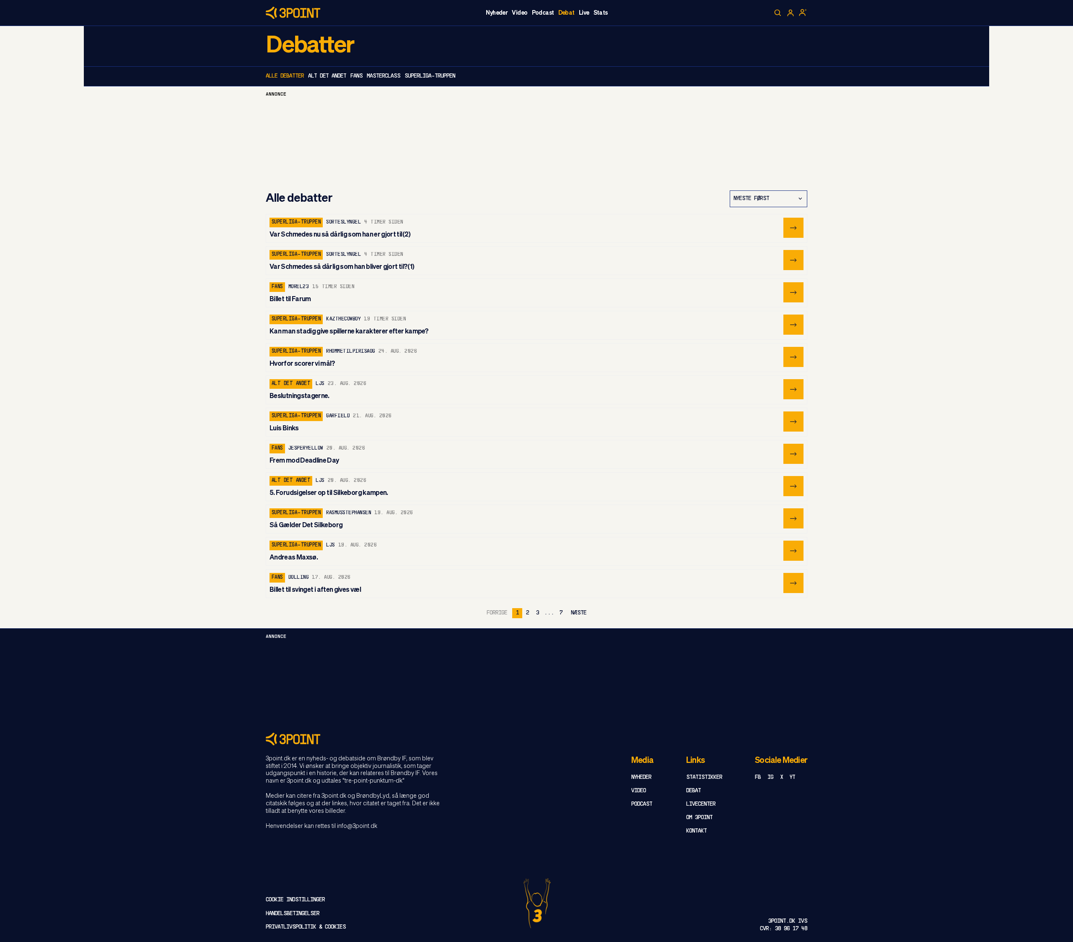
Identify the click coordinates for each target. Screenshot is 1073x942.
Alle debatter (285, 76)
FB (758, 777)
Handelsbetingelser (292, 913)
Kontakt (696, 831)
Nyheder (497, 13)
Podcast (543, 13)
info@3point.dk (357, 826)
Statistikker (704, 777)
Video (519, 13)
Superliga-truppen (429, 76)
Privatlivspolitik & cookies (306, 927)
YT (792, 777)
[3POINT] (536, 739)
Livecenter (700, 804)
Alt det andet (327, 76)
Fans (356, 76)
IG (770, 777)
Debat (566, 13)
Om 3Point (699, 817)
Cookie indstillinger (295, 900)
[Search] (778, 13)
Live (584, 13)
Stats (601, 13)
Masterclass (383, 76)
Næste (578, 613)
